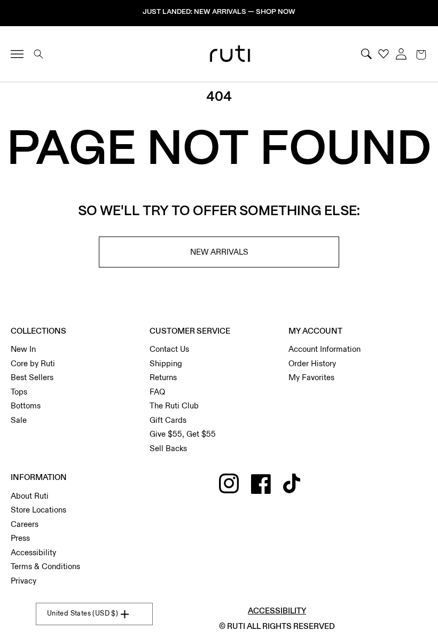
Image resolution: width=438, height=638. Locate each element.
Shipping (166, 363)
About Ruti (30, 496)
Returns (163, 377)
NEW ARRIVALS (219, 252)
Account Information (324, 349)
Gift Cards (168, 420)
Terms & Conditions (45, 566)
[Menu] (22, 54)
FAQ (157, 392)
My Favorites (311, 377)
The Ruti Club (174, 406)
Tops (19, 392)
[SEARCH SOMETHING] (38, 54)
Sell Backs (168, 448)
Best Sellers (32, 377)
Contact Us (169, 349)
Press (20, 538)
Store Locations (38, 510)
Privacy (23, 581)
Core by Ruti (33, 363)
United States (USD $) (82, 613)
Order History (312, 363)
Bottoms (26, 406)
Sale (19, 420)
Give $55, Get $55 (183, 434)
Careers (24, 524)
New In (23, 349)
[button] (421, 54)
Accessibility (33, 552)
